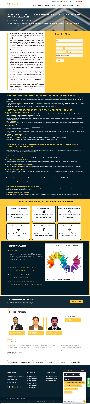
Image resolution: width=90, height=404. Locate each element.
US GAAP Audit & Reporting (12, 141)
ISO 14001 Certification (32, 378)
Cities (59, 5)
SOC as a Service (36, 127)
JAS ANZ (23, 195)
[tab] (25, 250)
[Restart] (83, 370)
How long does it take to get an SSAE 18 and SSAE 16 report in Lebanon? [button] (25, 284)
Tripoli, (15, 103)
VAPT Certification (31, 389)
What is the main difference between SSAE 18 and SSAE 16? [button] (22, 267)
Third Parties (38, 113)
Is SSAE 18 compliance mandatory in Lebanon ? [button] (20, 277)
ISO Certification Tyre (51, 380)
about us (40, 5)
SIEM (22, 118)
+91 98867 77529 (55, 1)
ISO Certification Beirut (51, 376)
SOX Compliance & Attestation (13, 139)
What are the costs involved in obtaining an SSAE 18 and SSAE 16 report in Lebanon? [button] (26, 288)
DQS (65, 194)
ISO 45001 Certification (32, 380)
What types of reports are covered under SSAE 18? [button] (20, 274)
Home (34, 5)
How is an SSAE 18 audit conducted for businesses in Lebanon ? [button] (23, 281)
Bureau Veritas (71, 194)
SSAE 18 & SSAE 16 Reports (12, 135)
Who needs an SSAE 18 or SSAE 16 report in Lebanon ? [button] (21, 271)
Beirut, (21, 98)
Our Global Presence (68, 5)
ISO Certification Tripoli (51, 378)
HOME (9, 20)
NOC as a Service (20, 131)
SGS (60, 194)
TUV (62, 194)
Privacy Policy (49, 401)
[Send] (84, 401)
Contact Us (78, 5)
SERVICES (16, 20)
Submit (59, 60)
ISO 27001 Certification (32, 383)
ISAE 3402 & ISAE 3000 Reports (13, 137)
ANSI (32, 195)
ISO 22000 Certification (32, 382)
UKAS (27, 195)
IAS (20, 195)
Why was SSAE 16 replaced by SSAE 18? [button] (18, 264)
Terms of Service (57, 401)
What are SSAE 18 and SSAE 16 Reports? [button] (18, 250)
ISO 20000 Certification (32, 385)
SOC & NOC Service (22, 122)
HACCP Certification (31, 387)
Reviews (54, 5)
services (47, 5)
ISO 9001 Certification (32, 376)
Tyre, (24, 98)
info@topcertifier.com (65, 1)
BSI (57, 194)
